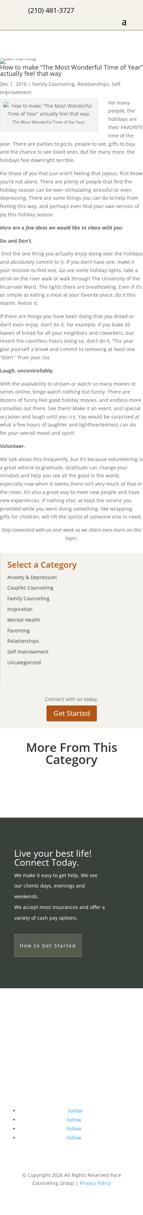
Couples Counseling (30, 587)
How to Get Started (48, 945)
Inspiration (20, 609)
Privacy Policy (95, 1183)
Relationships (93, 84)
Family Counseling (53, 84)
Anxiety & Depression (32, 577)
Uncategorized (24, 662)
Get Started (71, 713)
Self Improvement (28, 651)
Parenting (18, 630)
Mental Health (23, 619)
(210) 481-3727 (51, 10)
